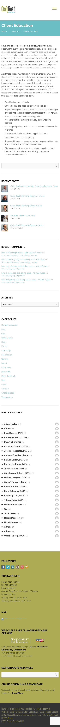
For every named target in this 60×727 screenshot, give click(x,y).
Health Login (51, 712)
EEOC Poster (7, 718)
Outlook (19, 712)
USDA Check (52, 715)
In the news (6, 367)
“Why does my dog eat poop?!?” (12, 269)
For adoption (6, 355)
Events (4, 346)
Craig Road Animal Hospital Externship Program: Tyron (34, 186)
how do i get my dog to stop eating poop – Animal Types (25, 280)
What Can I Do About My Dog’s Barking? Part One (19, 255)
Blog (3, 329)
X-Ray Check (7, 715)
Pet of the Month (8, 376)
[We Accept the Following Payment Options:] (30, 640)
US (44, 715)
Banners (17, 715)
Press (3, 384)
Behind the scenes (9, 325)
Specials (5, 389)
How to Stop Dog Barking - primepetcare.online (21, 253)
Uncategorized (7, 393)
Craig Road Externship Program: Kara (26, 206)
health (4, 363)
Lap (39, 715)
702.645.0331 (13, 582)
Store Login (29, 712)
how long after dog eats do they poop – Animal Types (24, 266)
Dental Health (7, 338)
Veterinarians (7, 397)
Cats (3, 333)
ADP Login (39, 712)
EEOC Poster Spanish (10, 721)
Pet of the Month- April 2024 (22, 215)
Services (15, 31)
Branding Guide (30, 715)
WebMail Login (7, 712)
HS (22, 721)
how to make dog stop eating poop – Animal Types (23, 273)
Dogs (3, 342)
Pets (3, 380)
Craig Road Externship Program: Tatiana (27, 196)
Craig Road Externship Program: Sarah (26, 225)
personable (6, 372)
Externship (5, 350)
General (4, 359)
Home (4, 31)
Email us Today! (8, 588)
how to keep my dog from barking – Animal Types (23, 259)
